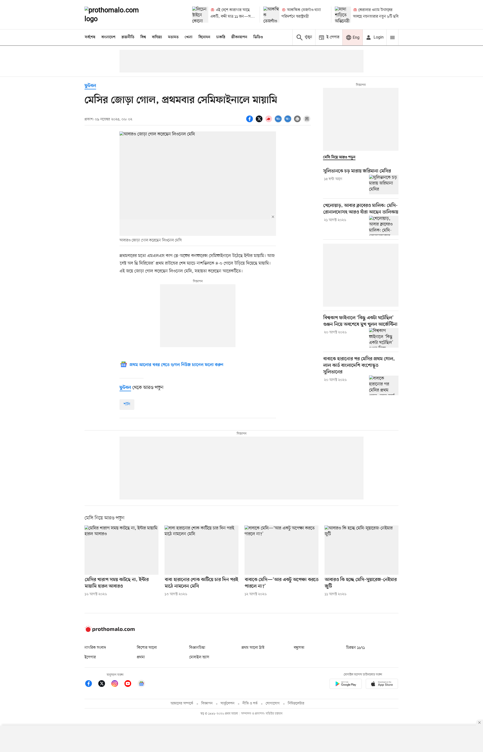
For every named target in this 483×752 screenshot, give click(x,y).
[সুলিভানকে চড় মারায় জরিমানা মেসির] (383, 184)
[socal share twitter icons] (260, 122)
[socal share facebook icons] (250, 122)
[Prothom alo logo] (110, 631)
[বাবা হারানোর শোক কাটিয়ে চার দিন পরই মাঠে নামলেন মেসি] (201, 550)
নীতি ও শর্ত (250, 703)
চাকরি (220, 37)
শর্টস (127, 404)
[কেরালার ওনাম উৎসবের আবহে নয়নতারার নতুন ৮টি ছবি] (343, 15)
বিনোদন (204, 37)
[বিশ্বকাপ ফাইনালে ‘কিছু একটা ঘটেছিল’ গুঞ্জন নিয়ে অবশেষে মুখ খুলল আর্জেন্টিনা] (383, 338)
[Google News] (141, 684)
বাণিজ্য (157, 37)
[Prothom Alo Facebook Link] (91, 684)
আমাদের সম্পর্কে (182, 703)
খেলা (188, 37)
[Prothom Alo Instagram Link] (117, 684)
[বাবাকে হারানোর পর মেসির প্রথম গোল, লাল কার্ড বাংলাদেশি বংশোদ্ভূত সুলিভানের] (383, 385)
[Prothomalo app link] (345, 684)
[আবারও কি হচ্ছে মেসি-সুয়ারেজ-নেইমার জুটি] (361, 550)
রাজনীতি (128, 37)
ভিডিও (258, 37)
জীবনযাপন (239, 37)
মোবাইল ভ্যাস (199, 657)
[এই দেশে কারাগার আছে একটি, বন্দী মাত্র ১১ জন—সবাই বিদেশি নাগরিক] (200, 15)
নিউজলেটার (296, 703)
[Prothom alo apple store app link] (381, 684)
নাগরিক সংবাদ (95, 648)
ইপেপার (90, 657)
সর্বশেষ (90, 37)
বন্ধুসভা (299, 648)
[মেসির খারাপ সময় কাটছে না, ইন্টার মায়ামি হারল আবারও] (121, 550)
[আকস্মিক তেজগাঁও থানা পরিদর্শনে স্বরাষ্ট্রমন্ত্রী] (271, 15)
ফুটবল (90, 86)
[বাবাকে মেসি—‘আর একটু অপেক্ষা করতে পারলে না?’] (281, 550)
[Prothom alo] (118, 15)
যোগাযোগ (273, 703)
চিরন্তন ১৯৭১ (355, 648)
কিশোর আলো (147, 648)
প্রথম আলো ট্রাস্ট (253, 648)
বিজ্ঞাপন (207, 703)
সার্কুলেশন (227, 703)
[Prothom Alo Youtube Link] (130, 684)
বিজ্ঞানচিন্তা (197, 648)
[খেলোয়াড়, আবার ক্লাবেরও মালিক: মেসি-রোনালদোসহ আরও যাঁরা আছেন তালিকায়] (383, 225)
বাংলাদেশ (108, 37)
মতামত (173, 37)
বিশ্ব (143, 37)
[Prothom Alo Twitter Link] (104, 684)
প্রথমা (141, 657)
